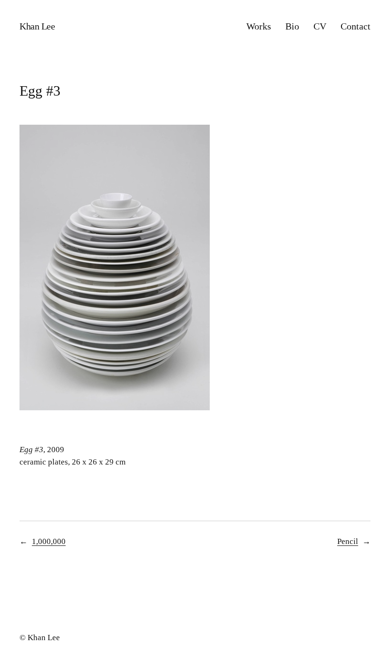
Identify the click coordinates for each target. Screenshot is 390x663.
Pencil (347, 541)
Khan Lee (37, 26)
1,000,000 (49, 541)
